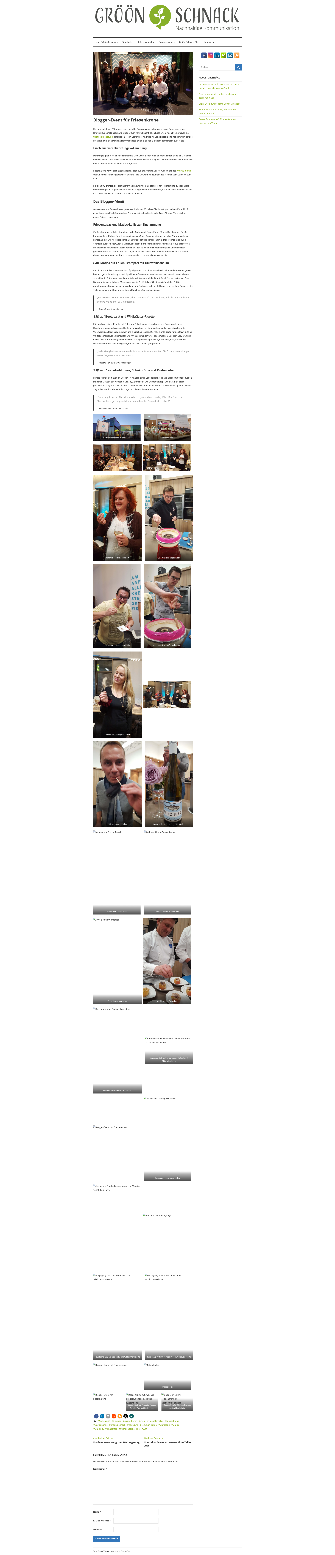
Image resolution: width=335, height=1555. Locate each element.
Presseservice (166, 42)
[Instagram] (210, 55)
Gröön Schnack (117, 1425)
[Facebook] (204, 55)
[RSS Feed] (237, 55)
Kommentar (100, 1469)
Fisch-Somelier (156, 1421)
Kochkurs (133, 1425)
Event (143, 1421)
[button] (96, 1416)
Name (97, 1512)
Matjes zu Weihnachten (106, 1429)
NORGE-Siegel (184, 170)
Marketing (165, 1425)
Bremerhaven (130, 1421)
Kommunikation (149, 1425)
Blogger (117, 1421)
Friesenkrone (172, 1421)
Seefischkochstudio (130, 1429)
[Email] (230, 55)
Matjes (176, 1425)
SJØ (145, 1429)
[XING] (224, 55)
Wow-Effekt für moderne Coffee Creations (220, 103)
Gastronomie (101, 1425)
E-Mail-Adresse (102, 1520)
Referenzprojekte (146, 42)
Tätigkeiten (127, 42)
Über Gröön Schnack (106, 42)
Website (97, 1529)
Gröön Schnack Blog (189, 42)
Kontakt (208, 42)
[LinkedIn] (217, 55)
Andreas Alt (104, 1421)
